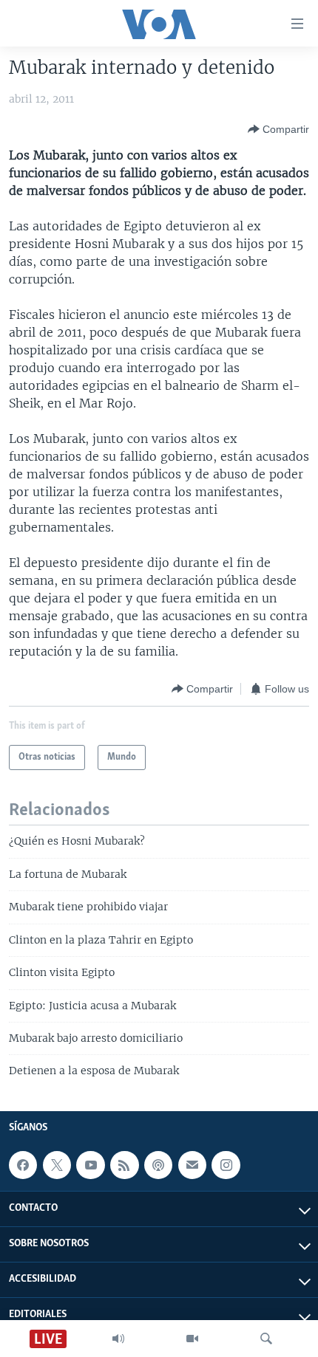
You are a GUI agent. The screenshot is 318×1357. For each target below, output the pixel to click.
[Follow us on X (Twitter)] (57, 1165)
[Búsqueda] (266, 1338)
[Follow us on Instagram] (226, 1165)
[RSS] (124, 1165)
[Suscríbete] (192, 1165)
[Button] (278, 129)
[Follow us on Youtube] (90, 1165)
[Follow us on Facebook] (23, 1165)
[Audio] (118, 1338)
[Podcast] (158, 1165)
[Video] (192, 1338)
